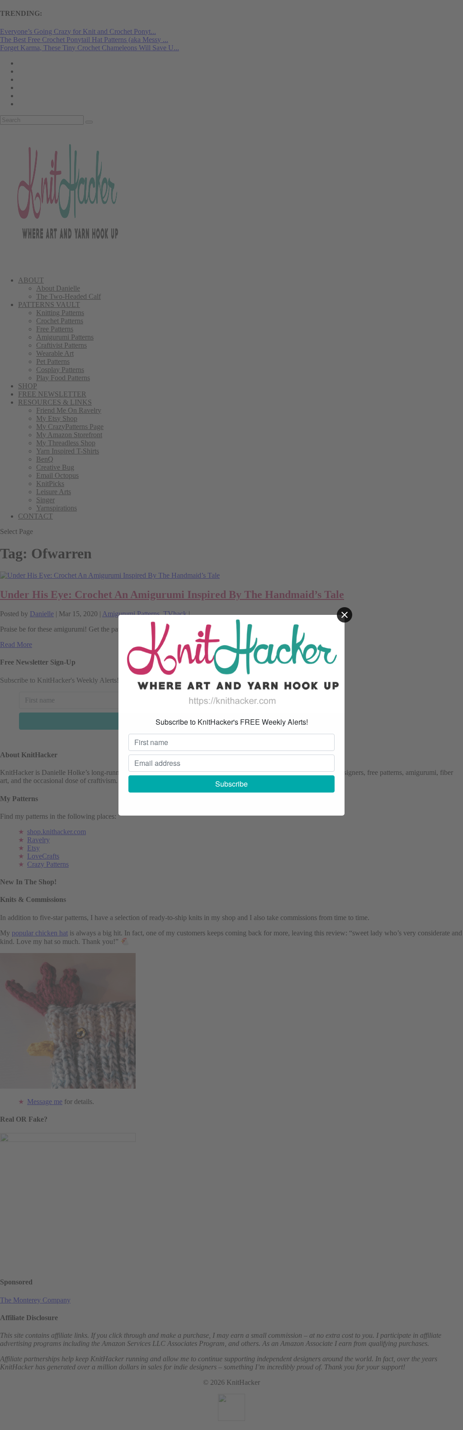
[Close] (344, 615)
